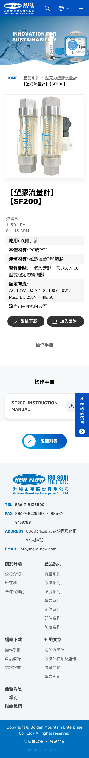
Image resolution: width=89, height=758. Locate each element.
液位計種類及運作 (60, 658)
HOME (12, 78)
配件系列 (52, 618)
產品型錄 (13, 658)
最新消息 (13, 688)
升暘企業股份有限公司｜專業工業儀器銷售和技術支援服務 (21, 8)
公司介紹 (13, 574)
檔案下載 (13, 639)
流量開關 (52, 667)
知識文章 (52, 639)
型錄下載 (29, 321)
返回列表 (49, 441)
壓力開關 (52, 676)
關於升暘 (13, 563)
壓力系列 (52, 600)
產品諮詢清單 (82, 411)
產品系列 (31, 78)
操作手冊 (44, 345)
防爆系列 (52, 627)
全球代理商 (15, 591)
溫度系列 (52, 591)
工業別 (11, 697)
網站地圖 (57, 741)
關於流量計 (54, 650)
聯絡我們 (13, 706)
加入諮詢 (68, 321)
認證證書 (13, 667)
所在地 (11, 582)
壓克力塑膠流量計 (61, 78)
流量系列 (52, 574)
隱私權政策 (34, 741)
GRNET (54, 750)
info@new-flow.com (38, 549)
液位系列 (52, 582)
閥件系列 (52, 609)
